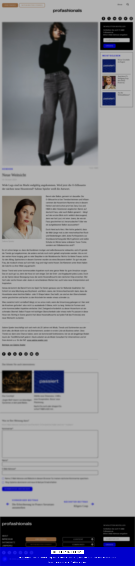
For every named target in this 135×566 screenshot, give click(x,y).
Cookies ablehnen (79, 562)
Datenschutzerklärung (58, 562)
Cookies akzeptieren (67, 552)
